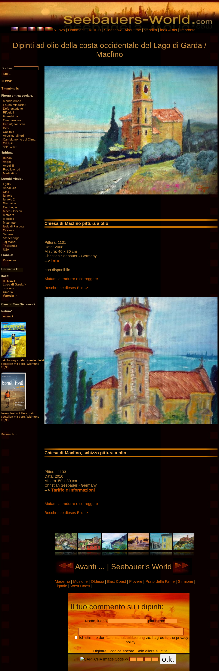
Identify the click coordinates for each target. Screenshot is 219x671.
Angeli (7, 161)
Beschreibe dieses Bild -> (66, 288)
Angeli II (8, 165)
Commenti (77, 30)
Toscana (8, 288)
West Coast (80, 586)
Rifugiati (8, 112)
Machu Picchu (12, 211)
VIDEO (95, 30)
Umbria (8, 292)
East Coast (117, 581)
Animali (8, 316)
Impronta (187, 30)
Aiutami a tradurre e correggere (71, 279)
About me (132, 30)
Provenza (9, 260)
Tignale (61, 586)
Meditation (10, 173)
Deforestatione (13, 108)
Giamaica (9, 203)
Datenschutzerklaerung (125, 637)
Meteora (8, 215)
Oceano (8, 230)
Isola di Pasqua (13, 226)
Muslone (81, 581)
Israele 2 (9, 199)
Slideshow (112, 30)
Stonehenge (11, 238)
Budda (7, 158)
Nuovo (59, 30)
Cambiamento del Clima (19, 139)
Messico (8, 218)
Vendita (150, 30)
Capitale (8, 131)
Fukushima (10, 116)
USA (6, 249)
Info (55, 260)
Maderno (63, 581)
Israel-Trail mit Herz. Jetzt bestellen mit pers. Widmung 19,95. (20, 416)
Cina (6, 191)
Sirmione (186, 581)
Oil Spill (8, 143)
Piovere (136, 581)
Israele (7, 195)
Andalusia (9, 188)
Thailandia (10, 245)
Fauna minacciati (14, 104)
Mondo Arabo (12, 101)
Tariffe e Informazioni (73, 490)
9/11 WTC (9, 147)
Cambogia (10, 207)
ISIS (6, 128)
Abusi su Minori (13, 135)
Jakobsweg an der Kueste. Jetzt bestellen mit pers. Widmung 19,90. (22, 364)
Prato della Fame (160, 581)
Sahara (8, 234)
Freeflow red (11, 169)
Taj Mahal (9, 242)
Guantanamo (12, 120)
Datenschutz (9, 434)
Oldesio (98, 581)
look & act (169, 30)
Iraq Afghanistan (14, 124)
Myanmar (9, 222)
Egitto (7, 184)
